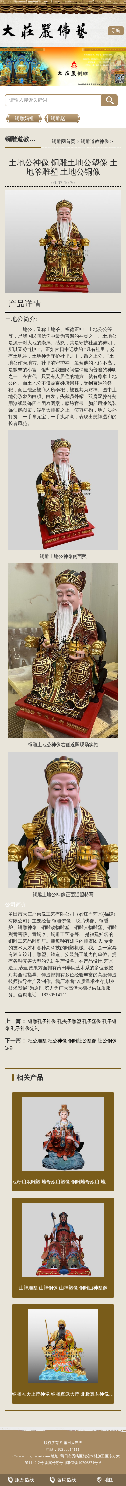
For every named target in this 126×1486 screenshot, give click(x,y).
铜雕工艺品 (62, 934)
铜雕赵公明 (62, 118)
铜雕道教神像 (95, 141)
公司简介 (16, 904)
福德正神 (74, 329)
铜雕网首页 (63, 141)
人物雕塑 (93, 927)
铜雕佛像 (61, 920)
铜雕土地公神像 (56, 556)
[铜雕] (63, 66)
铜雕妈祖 (24, 118)
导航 (115, 30)
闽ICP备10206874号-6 (82, 1463)
